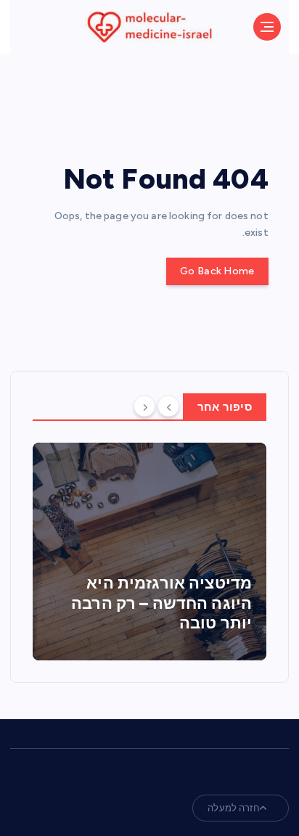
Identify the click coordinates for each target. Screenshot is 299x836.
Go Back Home (217, 271)
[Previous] (168, 406)
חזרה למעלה (233, 808)
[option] (149, 551)
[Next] (144, 406)
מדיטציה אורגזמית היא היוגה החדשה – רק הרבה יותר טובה (161, 603)
